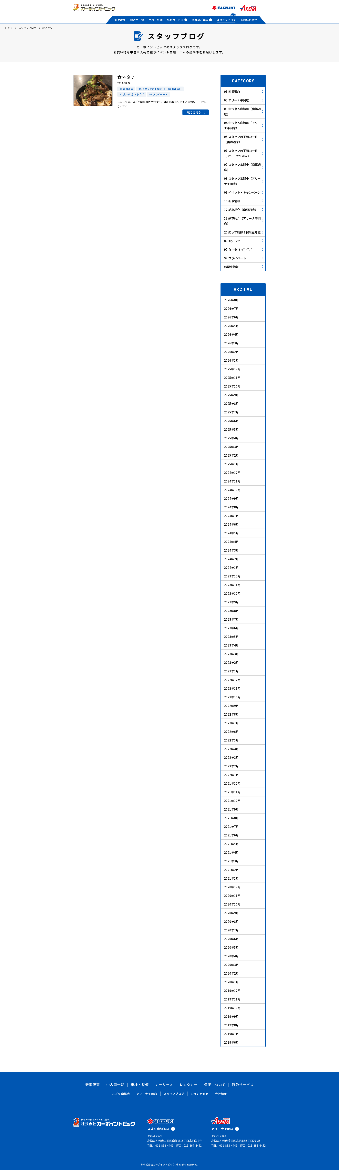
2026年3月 (231, 343)
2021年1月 (231, 878)
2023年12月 (232, 576)
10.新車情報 (232, 201)
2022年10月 (232, 697)
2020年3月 (231, 965)
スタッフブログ (226, 20)
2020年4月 (231, 956)
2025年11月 (232, 378)
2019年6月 (231, 1042)
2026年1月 (231, 360)
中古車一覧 (137, 20)
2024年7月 (231, 516)
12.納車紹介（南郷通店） (241, 210)
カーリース (164, 1084)
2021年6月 (231, 835)
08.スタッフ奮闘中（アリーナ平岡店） (242, 181)
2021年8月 (231, 818)
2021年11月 (232, 792)
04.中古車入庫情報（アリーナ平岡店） (242, 125)
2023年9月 (231, 602)
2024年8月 (231, 507)
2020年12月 (232, 887)
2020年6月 (231, 939)
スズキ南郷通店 (158, 1129)
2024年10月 (232, 490)
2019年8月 (231, 1025)
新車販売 (120, 20)
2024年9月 (231, 498)
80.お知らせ (232, 241)
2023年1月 (231, 671)
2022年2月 (231, 766)
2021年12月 (232, 783)
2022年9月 (231, 706)
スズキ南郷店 (121, 1094)
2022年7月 (231, 723)
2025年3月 (231, 447)
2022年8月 (231, 714)
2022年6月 (231, 732)
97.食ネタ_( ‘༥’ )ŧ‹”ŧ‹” (238, 249)
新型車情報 (231, 267)
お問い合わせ (249, 20)
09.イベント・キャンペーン (242, 192)
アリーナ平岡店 (146, 1094)
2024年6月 (231, 524)
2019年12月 (232, 991)
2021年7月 (231, 826)
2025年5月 (231, 429)
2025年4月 (231, 438)
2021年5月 (231, 844)
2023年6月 (231, 628)
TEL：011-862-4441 (160, 1145)
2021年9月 (231, 809)
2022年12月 (232, 680)
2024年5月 (231, 533)
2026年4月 (231, 334)
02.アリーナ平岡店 (236, 100)
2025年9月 (231, 395)
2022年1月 (231, 775)
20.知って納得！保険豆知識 (242, 232)
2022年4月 (231, 749)
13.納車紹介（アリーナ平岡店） (242, 221)
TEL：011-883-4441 (224, 1145)
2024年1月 (231, 567)
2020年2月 (231, 973)
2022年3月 (231, 757)
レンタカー (189, 1084)
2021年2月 (231, 870)
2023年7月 (231, 619)
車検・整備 (155, 20)
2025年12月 (232, 369)
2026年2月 (231, 352)
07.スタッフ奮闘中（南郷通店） (242, 167)
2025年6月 (231, 421)
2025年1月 (231, 464)
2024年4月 (231, 542)
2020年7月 (231, 930)
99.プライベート (235, 258)
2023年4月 (231, 645)
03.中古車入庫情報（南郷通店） (242, 111)
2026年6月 (231, 317)
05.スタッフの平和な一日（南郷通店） (241, 139)
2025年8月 (231, 403)
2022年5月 (231, 740)
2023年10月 (232, 593)
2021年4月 (231, 852)
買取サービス (242, 1084)
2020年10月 (232, 904)
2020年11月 (232, 896)
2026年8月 (231, 300)
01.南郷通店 (232, 91)
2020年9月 (231, 913)
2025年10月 (232, 386)
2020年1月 (231, 982)
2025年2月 (231, 455)
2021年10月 (232, 801)
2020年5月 (231, 947)
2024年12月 (232, 473)
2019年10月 (232, 1008)
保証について (214, 1084)
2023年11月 (232, 585)
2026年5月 (231, 326)
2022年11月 (232, 688)
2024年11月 (232, 481)
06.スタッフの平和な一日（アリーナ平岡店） (241, 153)
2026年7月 (231, 308)
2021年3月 (231, 861)
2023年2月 (231, 662)
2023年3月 (231, 654)
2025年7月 (231, 412)
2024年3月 (231, 550)
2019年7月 (231, 1034)
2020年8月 (231, 921)
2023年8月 (231, 611)
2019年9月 (231, 1016)
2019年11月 (232, 999)
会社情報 (221, 1094)
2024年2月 (231, 559)
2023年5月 (231, 637)
